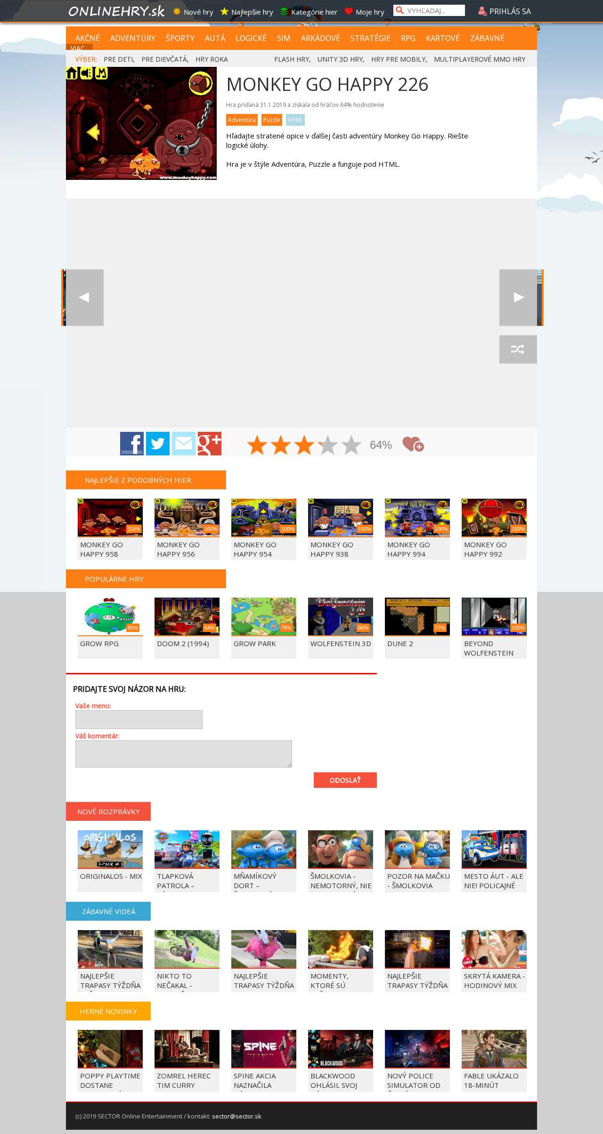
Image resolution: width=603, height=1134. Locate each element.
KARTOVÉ (443, 38)
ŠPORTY (180, 38)
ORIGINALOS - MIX (111, 876)
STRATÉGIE (370, 38)
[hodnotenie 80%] (328, 446)
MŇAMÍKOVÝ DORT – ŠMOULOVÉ (255, 885)
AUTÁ (215, 38)
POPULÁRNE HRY (114, 578)
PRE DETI (118, 59)
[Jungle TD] (85, 297)
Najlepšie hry (252, 11)
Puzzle (271, 120)
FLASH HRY (291, 59)
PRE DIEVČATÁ (164, 59)
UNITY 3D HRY (340, 59)
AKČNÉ (87, 38)
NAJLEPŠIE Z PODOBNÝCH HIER (138, 480)
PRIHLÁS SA (509, 11)
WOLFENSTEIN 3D (340, 643)
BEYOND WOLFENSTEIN (488, 648)
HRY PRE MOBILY (398, 59)
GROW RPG (99, 643)
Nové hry (198, 11)
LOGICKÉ (251, 38)
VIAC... (80, 48)
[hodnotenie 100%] (352, 446)
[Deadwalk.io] (518, 297)
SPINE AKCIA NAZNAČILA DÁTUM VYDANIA (262, 1085)
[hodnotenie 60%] (305, 446)
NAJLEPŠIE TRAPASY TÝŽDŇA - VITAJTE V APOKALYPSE (264, 990)
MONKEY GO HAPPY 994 (408, 549)
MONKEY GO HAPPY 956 (178, 549)
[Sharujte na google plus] (209, 443)
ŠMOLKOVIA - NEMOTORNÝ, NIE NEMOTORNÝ (341, 885)
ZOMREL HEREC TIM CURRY (184, 1080)
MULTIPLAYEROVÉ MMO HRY (479, 59)
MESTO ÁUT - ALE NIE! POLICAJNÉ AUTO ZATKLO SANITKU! (493, 890)
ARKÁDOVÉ (320, 38)
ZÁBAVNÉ (487, 38)
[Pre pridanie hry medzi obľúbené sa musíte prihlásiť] (413, 444)
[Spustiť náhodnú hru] (518, 349)
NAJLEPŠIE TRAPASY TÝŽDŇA (417, 980)
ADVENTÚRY (132, 38)
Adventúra (242, 120)
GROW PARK (255, 643)
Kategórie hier (314, 11)
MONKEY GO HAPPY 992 (485, 549)
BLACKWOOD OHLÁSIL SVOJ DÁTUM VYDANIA (338, 1085)
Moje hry (370, 11)
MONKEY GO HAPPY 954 (255, 549)
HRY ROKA (212, 59)
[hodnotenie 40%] (281, 446)
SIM (284, 38)
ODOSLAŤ (345, 780)
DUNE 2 (400, 643)
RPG (408, 38)
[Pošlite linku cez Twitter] (158, 443)
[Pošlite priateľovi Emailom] (184, 443)
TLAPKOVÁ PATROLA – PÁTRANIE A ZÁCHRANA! (177, 890)
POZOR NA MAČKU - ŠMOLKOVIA (418, 880)
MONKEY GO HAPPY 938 (331, 549)
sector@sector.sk (236, 1116)
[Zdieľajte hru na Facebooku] (132, 443)
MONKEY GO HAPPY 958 (101, 549)
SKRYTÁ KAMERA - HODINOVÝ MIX (494, 980)
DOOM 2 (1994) (183, 643)
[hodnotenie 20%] (257, 446)
